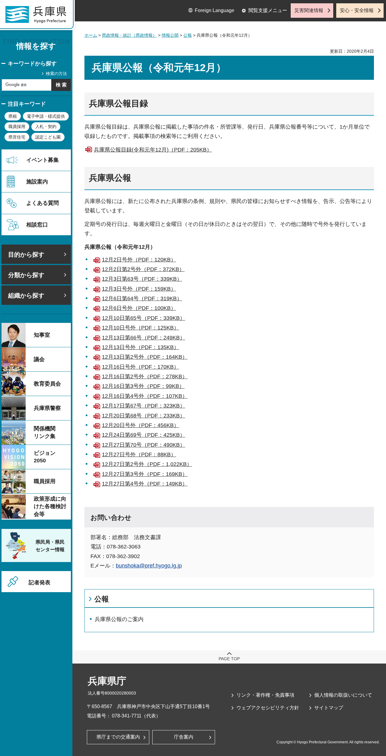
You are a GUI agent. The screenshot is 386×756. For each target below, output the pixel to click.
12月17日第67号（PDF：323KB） (143, 406)
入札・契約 (45, 126)
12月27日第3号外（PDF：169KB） (145, 474)
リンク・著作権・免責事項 (265, 695)
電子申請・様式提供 (46, 116)
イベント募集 (42, 160)
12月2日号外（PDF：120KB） (139, 260)
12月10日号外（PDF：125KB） (140, 328)
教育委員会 (47, 384)
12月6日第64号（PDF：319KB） (142, 298)
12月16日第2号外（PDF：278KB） (145, 376)
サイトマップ (328, 707)
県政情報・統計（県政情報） (129, 35)
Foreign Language (214, 10)
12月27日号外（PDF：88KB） (139, 454)
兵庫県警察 (47, 408)
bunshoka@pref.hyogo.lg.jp (149, 566)
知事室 (42, 335)
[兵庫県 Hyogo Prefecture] (38, 16)
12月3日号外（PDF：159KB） (139, 289)
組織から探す (26, 295)
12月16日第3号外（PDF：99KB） (143, 386)
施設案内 (37, 182)
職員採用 (16, 126)
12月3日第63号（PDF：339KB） (142, 279)
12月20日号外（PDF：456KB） (140, 425)
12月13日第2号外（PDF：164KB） (145, 357)
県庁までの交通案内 (118, 736)
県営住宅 (16, 137)
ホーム (90, 35)
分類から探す (26, 275)
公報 (187, 35)
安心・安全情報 (357, 10)
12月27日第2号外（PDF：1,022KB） (147, 464)
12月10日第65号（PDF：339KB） (143, 318)
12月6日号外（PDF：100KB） (139, 308)
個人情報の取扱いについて (343, 695)
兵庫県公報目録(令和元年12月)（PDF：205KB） (153, 150)
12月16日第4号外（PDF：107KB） (145, 396)
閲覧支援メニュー (267, 10)
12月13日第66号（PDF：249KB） (143, 338)
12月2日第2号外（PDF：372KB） (143, 269)
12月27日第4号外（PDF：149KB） (145, 484)
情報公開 (170, 35)
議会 (39, 359)
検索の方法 (56, 73)
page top (229, 658)
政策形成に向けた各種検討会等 (50, 506)
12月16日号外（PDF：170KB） (140, 367)
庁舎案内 (183, 736)
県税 (12, 116)
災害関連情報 (308, 10)
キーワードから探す (32, 64)
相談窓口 (37, 225)
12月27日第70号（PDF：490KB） (143, 445)
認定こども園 (48, 137)
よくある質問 (42, 203)
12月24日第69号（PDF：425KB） (143, 435)
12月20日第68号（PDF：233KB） (143, 416)
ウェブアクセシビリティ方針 (267, 707)
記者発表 (39, 582)
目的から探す (26, 254)
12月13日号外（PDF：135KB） (140, 347)
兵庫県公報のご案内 (119, 619)
